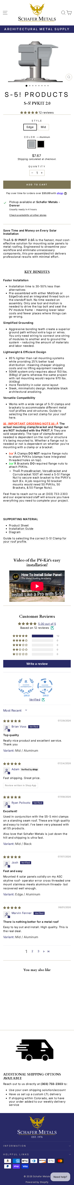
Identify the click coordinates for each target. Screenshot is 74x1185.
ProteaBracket (31, 471)
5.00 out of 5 (47, 624)
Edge (30, 127)
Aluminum (31, 144)
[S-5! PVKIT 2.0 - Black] (9, 1017)
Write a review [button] (37, 664)
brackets (15, 407)
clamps (59, 404)
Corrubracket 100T (26, 474)
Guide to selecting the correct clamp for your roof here (37, 414)
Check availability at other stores (27, 215)
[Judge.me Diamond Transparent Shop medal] (45, 686)
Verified (34, 699)
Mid (43, 127)
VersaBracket (51, 471)
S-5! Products (37, 94)
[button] (29, 112)
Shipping (23, 159)
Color (37, 137)
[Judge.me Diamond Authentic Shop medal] (26, 686)
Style (37, 120)
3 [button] (38, 951)
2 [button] (32, 951)
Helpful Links (16, 1154)
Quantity (37, 166)
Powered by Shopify (37, 1182)
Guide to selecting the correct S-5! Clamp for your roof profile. (35, 540)
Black (41, 144)
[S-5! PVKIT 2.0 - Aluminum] (5, 1017)
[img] (12, 721)
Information (14, 1146)
